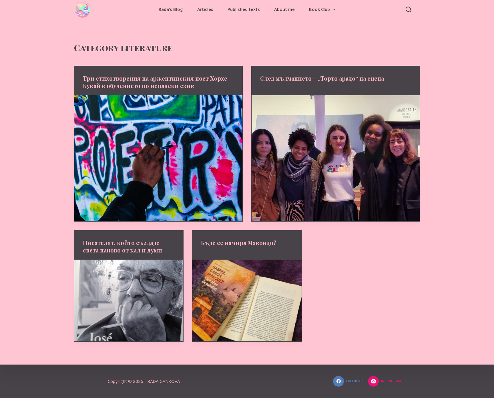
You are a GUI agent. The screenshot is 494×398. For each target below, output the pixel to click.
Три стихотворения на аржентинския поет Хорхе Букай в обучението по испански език (155, 81)
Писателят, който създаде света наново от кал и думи (122, 246)
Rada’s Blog (171, 9)
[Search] (408, 9)
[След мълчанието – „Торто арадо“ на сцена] (336, 158)
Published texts (244, 9)
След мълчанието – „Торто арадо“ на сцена (322, 78)
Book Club (319, 9)
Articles (205, 9)
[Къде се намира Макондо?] (246, 300)
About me (284, 9)
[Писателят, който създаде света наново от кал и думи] (128, 300)
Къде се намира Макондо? (238, 242)
